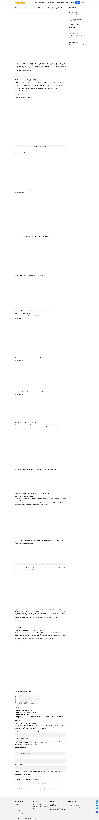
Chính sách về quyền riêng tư (21, 813)
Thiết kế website (61, 2)
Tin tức (70, 44)
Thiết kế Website (36, 808)
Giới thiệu (71, 2)
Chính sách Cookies (19, 810)
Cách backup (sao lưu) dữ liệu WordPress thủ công (53, 788)
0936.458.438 (76, 804)
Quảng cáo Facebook (73, 40)
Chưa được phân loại (73, 33)
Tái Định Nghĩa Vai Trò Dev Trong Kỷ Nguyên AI (75, 12)
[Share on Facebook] (36, 783)
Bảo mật (71, 31)
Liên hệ (77, 2)
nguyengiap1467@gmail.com (77, 807)
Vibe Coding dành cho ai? (74, 14)
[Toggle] (83, 44)
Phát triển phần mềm (50, 2)
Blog (67, 2)
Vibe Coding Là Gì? (73, 17)
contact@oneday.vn (75, 805)
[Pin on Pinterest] (43, 783)
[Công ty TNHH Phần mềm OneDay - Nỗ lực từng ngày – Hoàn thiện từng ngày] (20, 2)
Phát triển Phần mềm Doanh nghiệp (40, 806)
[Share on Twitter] (38, 783)
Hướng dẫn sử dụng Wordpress (76, 35)
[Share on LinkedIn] (45, 783)
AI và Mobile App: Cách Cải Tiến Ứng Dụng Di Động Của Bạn (76, 20)
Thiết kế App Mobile (39, 2)
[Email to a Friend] (40, 783)
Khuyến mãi (71, 37)
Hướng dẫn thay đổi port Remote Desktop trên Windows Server (76, 23)
